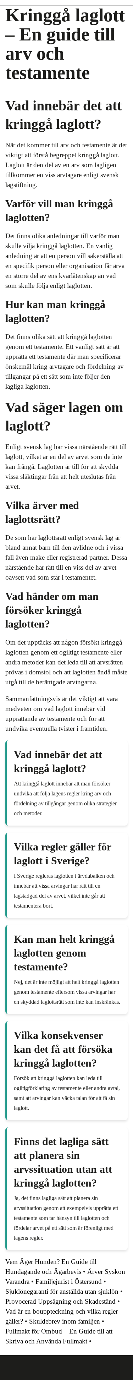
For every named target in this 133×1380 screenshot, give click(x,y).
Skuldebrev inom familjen (64, 1321)
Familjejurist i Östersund (68, 1281)
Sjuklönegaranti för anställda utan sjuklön (61, 1291)
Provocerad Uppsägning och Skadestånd (60, 1301)
